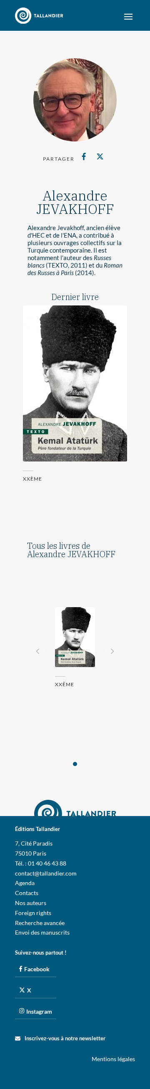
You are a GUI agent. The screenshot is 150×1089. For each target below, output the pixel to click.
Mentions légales (113, 1058)
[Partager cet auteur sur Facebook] (84, 156)
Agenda (25, 882)
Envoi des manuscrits (42, 932)
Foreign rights (33, 912)
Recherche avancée (40, 922)
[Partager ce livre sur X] (99, 156)
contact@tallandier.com (46, 873)
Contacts (26, 892)
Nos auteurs (30, 902)
